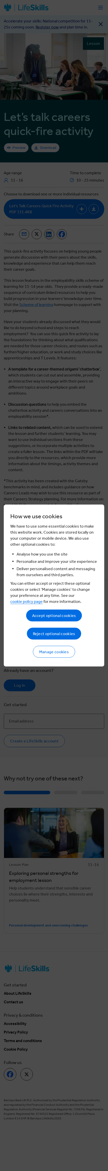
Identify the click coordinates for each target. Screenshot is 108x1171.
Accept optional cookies (54, 615)
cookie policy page (26, 601)
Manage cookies (54, 651)
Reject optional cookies (54, 633)
